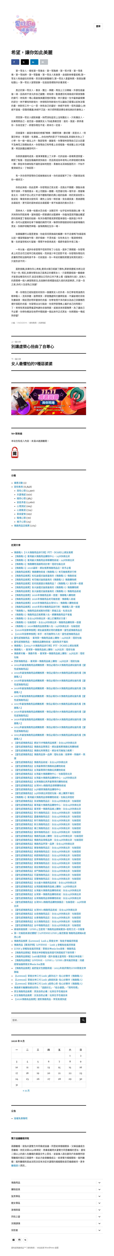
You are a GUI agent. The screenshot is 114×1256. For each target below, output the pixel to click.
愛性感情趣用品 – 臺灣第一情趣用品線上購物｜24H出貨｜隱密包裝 (48, 637)
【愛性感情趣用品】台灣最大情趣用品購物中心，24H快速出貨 (45, 777)
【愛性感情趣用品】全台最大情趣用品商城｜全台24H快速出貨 (45, 882)
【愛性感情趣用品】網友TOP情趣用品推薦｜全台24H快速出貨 (45, 742)
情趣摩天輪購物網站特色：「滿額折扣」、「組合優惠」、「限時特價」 (47, 987)
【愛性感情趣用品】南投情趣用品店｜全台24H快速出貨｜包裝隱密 (47, 867)
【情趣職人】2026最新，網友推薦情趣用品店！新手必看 (42, 568)
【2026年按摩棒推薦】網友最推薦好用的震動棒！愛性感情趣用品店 (48, 630)
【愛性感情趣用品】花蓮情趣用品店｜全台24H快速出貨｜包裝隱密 (47, 874)
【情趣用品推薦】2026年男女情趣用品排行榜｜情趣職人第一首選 (47, 606)
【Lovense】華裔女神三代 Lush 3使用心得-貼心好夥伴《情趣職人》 (49, 983)
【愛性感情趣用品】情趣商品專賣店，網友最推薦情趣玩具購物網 (46, 746)
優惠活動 (18, 482)
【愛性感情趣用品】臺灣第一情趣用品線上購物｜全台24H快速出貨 (47, 808)
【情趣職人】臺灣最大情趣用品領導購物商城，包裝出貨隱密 (44, 797)
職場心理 (21, 517)
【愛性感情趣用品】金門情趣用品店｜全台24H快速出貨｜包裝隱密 (47, 871)
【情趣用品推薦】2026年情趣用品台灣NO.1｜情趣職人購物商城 (46, 602)
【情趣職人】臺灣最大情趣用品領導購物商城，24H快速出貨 (44, 560)
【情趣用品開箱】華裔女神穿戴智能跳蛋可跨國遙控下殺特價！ (45, 952)
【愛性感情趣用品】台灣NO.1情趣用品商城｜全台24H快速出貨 (45, 909)
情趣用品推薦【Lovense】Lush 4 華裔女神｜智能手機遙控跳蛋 (46, 941)
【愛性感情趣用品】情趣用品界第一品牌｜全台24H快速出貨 (44, 843)
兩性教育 (33, 323)
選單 (98, 26)
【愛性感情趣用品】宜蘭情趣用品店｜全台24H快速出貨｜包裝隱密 (47, 878)
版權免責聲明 (20, 1118)
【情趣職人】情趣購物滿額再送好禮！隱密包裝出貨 (39, 564)
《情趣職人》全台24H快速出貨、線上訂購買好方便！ (41, 618)
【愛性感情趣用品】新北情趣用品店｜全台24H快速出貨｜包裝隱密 (47, 824)
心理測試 (21, 506)
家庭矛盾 (21, 502)
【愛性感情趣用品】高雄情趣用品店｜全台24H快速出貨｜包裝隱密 (47, 851)
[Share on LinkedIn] (34, 62)
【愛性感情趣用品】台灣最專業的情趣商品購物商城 (39, 766)
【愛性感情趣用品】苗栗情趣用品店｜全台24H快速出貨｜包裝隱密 (47, 859)
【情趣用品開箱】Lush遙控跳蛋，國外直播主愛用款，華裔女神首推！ (49, 956)
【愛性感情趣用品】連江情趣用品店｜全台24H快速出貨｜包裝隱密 (47, 828)
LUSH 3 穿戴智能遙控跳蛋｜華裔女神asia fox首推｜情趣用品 (45, 948)
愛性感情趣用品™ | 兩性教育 (23, 1248)
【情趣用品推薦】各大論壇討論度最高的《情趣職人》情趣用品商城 (47, 591)
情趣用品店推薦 (22, 525)
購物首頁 (15, 1189)
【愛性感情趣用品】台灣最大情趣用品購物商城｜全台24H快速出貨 (47, 890)
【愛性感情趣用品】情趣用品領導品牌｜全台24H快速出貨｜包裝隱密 (48, 839)
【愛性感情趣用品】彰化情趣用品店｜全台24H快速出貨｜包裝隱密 (47, 812)
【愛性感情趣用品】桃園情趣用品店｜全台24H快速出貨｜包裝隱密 (47, 855)
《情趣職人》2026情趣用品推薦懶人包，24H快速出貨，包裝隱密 (47, 626)
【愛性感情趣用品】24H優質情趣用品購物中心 (37, 789)
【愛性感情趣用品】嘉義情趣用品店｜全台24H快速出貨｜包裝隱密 (47, 816)
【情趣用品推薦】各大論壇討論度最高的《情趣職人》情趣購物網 (46, 587)
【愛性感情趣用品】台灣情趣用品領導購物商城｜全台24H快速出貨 (47, 898)
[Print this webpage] (44, 62)
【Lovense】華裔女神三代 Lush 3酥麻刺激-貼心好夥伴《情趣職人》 (49, 979)
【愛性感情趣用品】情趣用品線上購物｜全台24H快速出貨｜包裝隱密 (48, 836)
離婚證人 (15, 1165)
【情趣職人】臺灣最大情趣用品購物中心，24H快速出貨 (42, 556)
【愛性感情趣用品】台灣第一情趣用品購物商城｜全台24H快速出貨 (47, 894)
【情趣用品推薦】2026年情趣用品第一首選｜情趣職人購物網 (44, 595)
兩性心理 (21, 490)
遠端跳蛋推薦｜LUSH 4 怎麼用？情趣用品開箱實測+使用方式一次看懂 (49, 929)
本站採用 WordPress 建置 (48, 1248)
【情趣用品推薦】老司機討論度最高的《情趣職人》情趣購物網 (45, 579)
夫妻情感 (42, 323)
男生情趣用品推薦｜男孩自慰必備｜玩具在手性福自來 (40, 991)
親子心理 (21, 521)
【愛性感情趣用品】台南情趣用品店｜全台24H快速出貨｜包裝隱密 (47, 913)
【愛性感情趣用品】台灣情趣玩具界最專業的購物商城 (40, 781)
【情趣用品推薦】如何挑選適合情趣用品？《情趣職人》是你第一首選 (48, 583)
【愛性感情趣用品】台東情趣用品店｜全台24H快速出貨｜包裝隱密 (47, 917)
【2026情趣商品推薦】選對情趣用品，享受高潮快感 (40, 999)
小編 (13, 323)
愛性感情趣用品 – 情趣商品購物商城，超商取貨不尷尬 (41, 641)
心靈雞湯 (21, 510)
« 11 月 (26, 1090)
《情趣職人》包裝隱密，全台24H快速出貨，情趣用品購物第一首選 (47, 622)
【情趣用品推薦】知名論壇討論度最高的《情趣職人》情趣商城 (45, 575)
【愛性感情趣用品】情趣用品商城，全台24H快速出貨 (41, 762)
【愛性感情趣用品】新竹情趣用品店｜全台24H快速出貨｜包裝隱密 (47, 820)
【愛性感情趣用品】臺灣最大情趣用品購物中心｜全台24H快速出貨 (47, 805)
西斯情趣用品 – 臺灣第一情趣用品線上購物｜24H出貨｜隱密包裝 (46, 661)
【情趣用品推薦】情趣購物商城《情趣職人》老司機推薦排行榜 (45, 571)
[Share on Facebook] (15, 62)
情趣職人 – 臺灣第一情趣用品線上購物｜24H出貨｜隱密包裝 (44, 649)
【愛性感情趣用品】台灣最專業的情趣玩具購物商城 (39, 770)
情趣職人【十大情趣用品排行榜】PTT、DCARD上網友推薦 (43, 552)
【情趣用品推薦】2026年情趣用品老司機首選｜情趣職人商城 (44, 599)
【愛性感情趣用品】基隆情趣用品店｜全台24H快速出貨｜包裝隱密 (47, 847)
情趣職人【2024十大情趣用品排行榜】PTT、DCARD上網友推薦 (46, 645)
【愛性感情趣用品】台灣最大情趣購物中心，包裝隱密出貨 (43, 773)
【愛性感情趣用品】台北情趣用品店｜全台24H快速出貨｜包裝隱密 (47, 921)
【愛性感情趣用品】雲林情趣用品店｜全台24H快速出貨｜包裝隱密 (47, 832)
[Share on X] (25, 62)
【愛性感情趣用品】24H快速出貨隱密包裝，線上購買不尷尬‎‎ (44, 793)
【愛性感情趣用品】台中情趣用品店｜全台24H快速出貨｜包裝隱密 (47, 925)
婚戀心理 (21, 498)
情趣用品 (15, 1182)
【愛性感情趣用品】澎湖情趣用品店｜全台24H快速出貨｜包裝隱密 (47, 801)
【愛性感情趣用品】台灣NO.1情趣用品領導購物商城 (40, 785)
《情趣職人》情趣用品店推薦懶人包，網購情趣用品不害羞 (43, 614)
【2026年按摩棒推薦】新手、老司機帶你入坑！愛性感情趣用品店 (47, 634)
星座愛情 (21, 514)
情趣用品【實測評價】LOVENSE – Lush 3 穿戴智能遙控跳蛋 (44, 944)
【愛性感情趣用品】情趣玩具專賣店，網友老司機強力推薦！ (44, 750)
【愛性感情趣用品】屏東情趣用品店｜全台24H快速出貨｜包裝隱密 (47, 863)
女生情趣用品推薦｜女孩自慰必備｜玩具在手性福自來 (40, 995)
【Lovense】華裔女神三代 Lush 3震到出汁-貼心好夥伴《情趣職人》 (49, 975)
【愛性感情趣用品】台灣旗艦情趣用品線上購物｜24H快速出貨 (45, 886)
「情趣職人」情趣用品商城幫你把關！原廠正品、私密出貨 (43, 610)
